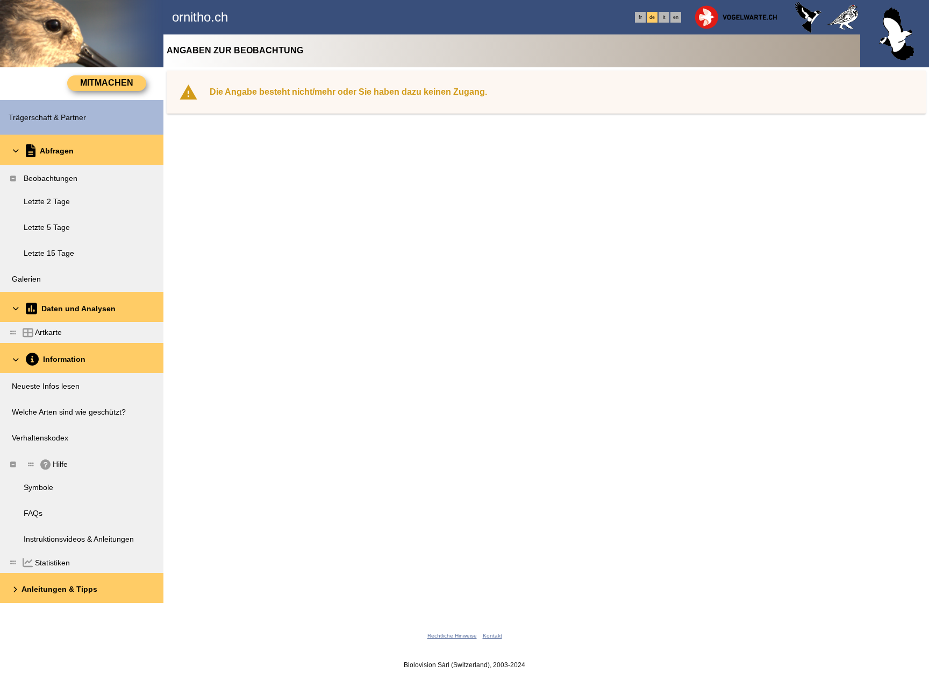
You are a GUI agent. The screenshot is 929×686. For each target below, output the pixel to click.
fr (640, 17)
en (675, 17)
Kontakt (492, 636)
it (664, 17)
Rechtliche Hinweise (452, 636)
